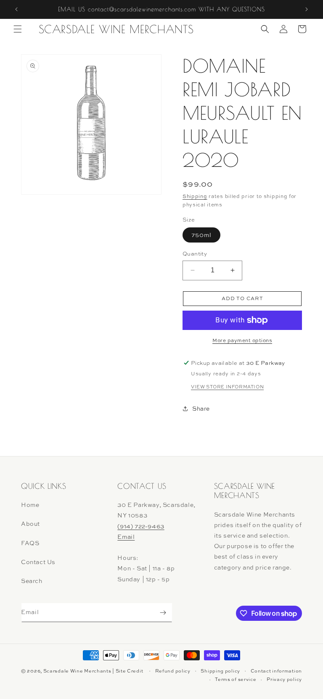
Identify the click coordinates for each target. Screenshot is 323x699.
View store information (227, 387)
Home (30, 505)
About (30, 524)
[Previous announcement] (16, 9)
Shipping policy (220, 671)
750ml (201, 235)
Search (31, 581)
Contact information (276, 671)
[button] (17, 29)
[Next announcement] (306, 9)
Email (126, 537)
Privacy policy (284, 679)
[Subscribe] (163, 613)
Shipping (195, 196)
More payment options (242, 340)
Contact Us (38, 562)
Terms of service (235, 679)
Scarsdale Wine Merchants (77, 671)
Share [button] (201, 408)
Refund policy (173, 671)
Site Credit (129, 671)
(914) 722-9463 (140, 526)
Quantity (195, 253)
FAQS (30, 543)
